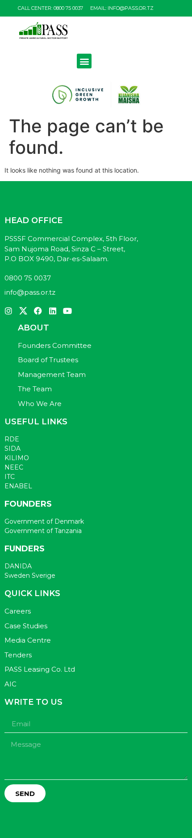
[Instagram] (8, 311)
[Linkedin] (53, 311)
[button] (84, 61)
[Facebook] (38, 311)
